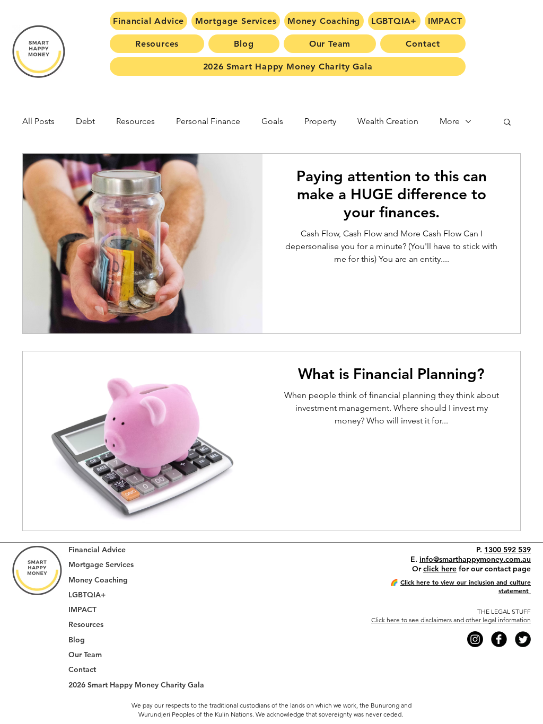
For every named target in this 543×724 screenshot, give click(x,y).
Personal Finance (208, 121)
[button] (507, 122)
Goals (272, 121)
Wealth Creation (387, 121)
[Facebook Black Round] (499, 639)
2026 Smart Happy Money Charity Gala (136, 685)
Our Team (85, 655)
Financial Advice (97, 550)
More (450, 121)
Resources (135, 121)
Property (320, 121)
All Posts (38, 121)
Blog (76, 640)
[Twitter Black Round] (523, 639)
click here (440, 568)
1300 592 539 (507, 549)
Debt (85, 121)
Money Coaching (98, 580)
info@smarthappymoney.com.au (475, 559)
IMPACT (82, 610)
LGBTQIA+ (87, 595)
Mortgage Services (101, 565)
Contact (82, 670)
